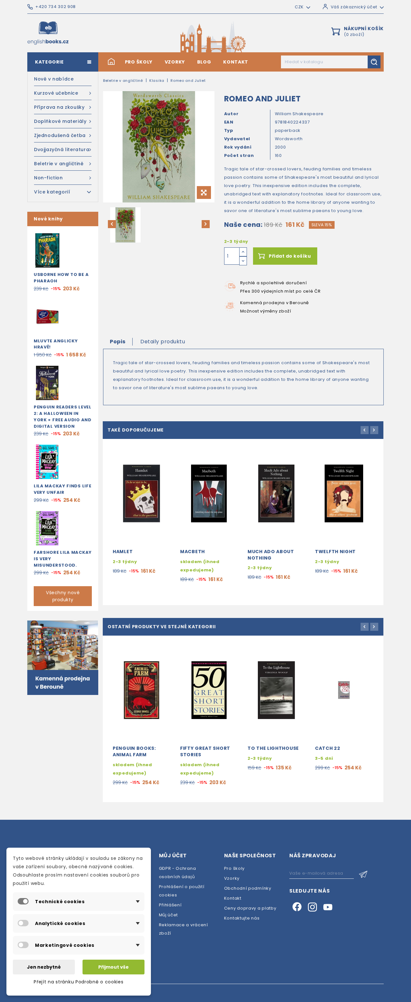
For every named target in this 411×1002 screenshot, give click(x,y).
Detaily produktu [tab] (162, 341)
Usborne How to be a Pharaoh (61, 277)
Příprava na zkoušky (59, 107)
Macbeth (192, 551)
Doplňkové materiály (60, 121)
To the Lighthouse (273, 748)
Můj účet (168, 915)
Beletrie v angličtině (59, 163)
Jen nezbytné (44, 967)
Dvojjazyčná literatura (61, 149)
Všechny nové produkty (63, 596)
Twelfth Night (335, 551)
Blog (204, 62)
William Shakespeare (299, 114)
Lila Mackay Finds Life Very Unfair (62, 489)
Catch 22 (327, 748)
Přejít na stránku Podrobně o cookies (78, 982)
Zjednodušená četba (60, 135)
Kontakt (235, 62)
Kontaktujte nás (242, 918)
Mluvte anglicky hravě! (56, 344)
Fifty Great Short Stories (205, 751)
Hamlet (123, 551)
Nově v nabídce (54, 79)
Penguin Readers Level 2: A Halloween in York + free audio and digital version (63, 416)
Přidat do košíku (290, 256)
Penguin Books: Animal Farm (134, 751)
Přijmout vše (113, 967)
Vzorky (175, 62)
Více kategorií (52, 192)
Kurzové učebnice (56, 93)
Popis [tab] (118, 341)
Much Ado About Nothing (271, 554)
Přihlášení (170, 905)
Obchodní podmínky (247, 888)
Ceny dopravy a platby (250, 908)
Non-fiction (48, 178)
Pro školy (139, 62)
